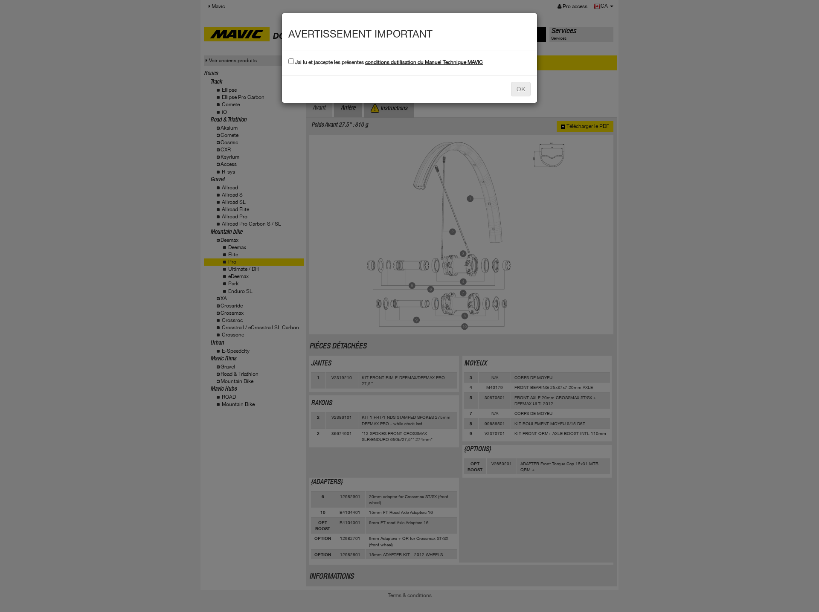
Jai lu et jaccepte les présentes (388, 62)
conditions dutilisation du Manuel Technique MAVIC (424, 62)
